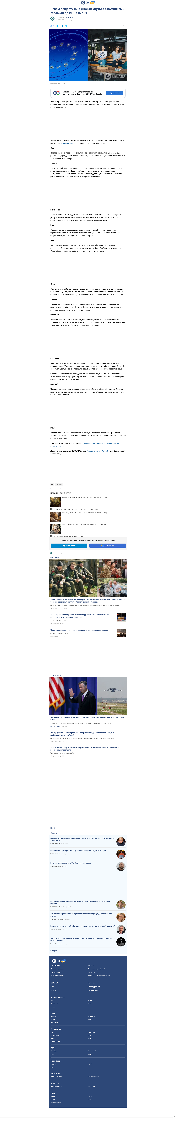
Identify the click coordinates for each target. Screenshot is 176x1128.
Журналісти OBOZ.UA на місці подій (99, 975)
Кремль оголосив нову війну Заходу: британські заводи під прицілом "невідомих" (82, 926)
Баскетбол (91, 1016)
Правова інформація (57, 969)
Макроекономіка (93, 1076)
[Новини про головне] (53, 553)
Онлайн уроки (55, 1035)
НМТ (89, 1038)
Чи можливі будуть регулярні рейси (62, 753)
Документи (91, 972)
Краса (53, 1099)
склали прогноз (67, 143)
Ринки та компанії (56, 1076)
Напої (89, 1064)
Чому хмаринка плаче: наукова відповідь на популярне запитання (79, 630)
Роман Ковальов (56, 944)
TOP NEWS (55, 675)
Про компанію (55, 965)
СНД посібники (55, 1041)
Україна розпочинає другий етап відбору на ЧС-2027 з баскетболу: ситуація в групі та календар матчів (79, 616)
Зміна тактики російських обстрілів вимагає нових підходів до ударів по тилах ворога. (81, 915)
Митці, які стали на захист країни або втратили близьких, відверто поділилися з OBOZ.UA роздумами (84, 605)
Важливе (54, 557)
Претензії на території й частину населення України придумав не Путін (78, 851)
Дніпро (90, 1004)
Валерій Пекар (55, 854)
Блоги (53, 990)
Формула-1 (54, 1022)
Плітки (90, 1096)
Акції (52, 1054)
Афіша (53, 1096)
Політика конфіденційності (96, 969)
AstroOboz (60, 17)
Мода (89, 1099)
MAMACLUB (91, 1086)
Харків (90, 1000)
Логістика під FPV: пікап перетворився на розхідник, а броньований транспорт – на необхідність (82, 939)
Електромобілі (92, 1051)
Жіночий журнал (56, 1103)
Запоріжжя (54, 1004)
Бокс (89, 1019)
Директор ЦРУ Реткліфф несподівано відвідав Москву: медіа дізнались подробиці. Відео (87, 718)
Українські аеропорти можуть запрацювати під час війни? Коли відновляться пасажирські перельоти (84, 748)
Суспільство (93, 990)
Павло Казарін (55, 866)
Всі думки (54, 951)
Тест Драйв (54, 1051)
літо (52, 484)
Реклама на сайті (56, 972)
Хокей (53, 1019)
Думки (53, 833)
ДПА (89, 1035)
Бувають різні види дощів (59, 633)
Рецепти (53, 1064)
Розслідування (94, 987)
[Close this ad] (174, 1116)
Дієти (52, 1067)
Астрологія (69, 17)
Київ (52, 1000)
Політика (91, 983)
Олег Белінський (56, 844)
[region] (88, 123)
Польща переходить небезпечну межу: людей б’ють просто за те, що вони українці (80, 902)
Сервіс (90, 1054)
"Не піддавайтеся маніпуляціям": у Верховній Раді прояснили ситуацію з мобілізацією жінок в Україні (82, 733)
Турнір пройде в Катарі (58, 620)
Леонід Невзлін (55, 929)
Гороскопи (59, 484)
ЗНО (52, 1038)
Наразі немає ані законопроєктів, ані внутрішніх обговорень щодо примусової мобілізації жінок (82, 738)
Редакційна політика (56, 489)
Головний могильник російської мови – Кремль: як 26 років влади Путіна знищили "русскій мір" (82, 839)
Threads (105, 451)
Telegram (91, 451)
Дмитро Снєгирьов (57, 919)
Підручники (91, 1032)
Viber (98, 451)
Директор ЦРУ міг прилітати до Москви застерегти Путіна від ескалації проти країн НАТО (80, 723)
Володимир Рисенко (57, 907)
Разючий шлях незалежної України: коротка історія (70, 863)
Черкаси (53, 1007)
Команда (91, 965)
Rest (52, 828)
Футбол (53, 1016)
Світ (52, 987)
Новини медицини (56, 1086)
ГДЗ (52, 1032)
